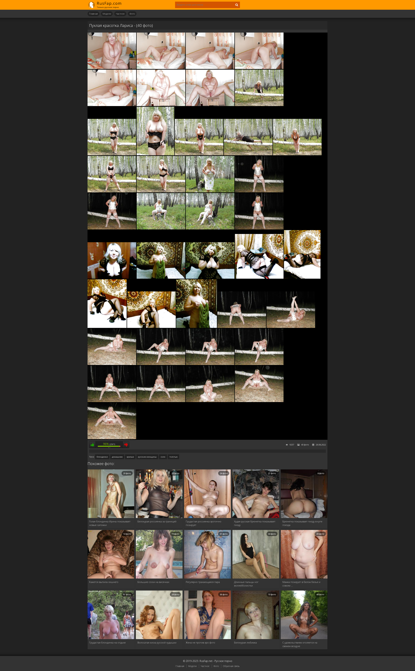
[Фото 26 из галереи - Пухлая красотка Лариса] (302, 277)
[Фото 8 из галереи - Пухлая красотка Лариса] (259, 105)
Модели (107, 13)
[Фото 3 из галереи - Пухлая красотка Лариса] (210, 68)
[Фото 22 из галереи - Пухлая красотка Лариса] (112, 277)
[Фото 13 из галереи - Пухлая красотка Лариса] (297, 154)
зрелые (130, 456)
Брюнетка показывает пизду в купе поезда (302, 523)
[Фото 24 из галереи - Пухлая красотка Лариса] (210, 277)
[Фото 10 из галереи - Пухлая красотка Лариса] (155, 154)
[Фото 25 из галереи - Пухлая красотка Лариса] (259, 277)
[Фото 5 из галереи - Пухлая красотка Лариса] (112, 105)
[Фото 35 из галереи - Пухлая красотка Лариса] (259, 364)
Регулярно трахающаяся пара (203, 582)
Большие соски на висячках (153, 582)
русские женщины (147, 456)
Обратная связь (231, 666)
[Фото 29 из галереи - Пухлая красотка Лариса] (196, 327)
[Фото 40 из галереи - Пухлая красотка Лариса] (112, 438)
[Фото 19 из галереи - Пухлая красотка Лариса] (161, 228)
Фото (132, 13)
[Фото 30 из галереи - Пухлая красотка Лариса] (241, 327)
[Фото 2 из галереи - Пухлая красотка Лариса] (161, 68)
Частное (120, 13)
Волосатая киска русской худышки (156, 642)
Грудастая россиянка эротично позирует (203, 523)
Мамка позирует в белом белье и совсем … (301, 583)
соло (163, 456)
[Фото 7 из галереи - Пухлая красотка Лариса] (210, 105)
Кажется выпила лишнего (103, 582)
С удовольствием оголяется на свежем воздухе (299, 644)
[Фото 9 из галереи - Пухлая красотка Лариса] (112, 154)
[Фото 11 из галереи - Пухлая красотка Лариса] (199, 154)
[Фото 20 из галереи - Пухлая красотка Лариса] (210, 228)
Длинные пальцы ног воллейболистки (246, 583)
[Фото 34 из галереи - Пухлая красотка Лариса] (210, 364)
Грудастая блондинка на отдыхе (107, 642)
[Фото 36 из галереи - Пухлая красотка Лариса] (112, 401)
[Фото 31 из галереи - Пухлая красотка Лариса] (291, 327)
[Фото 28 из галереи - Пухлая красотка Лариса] (151, 327)
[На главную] (107, 5)
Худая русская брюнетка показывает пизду (254, 523)
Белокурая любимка (245, 642)
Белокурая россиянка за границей (156, 521)
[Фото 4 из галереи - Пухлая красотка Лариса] (259, 68)
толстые (173, 456)
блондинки (102, 456)
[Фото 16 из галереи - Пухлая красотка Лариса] (210, 191)
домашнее (117, 456)
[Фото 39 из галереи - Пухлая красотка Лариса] (259, 401)
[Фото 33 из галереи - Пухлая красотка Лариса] (161, 364)
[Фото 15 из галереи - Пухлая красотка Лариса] (161, 191)
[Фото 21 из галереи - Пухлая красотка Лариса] (259, 228)
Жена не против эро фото (200, 642)
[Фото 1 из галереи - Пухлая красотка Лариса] (112, 68)
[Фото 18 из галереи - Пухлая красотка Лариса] (112, 228)
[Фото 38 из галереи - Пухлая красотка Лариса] (210, 401)
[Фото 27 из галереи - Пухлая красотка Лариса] (107, 327)
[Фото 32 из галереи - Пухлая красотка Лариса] (112, 364)
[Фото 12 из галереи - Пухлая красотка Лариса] (248, 154)
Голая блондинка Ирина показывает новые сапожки (109, 523)
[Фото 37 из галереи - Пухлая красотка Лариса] (161, 401)
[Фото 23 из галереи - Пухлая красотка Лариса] (161, 277)
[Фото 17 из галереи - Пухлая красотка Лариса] (259, 191)
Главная (93, 13)
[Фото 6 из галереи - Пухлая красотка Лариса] (161, 105)
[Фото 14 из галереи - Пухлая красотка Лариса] (112, 191)
